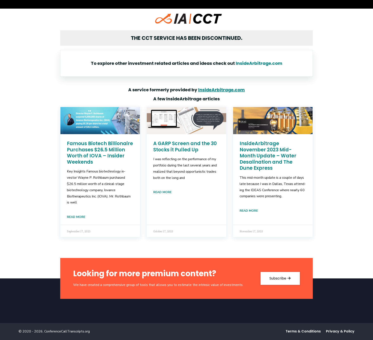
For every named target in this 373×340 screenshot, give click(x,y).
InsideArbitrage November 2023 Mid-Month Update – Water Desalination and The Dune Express (268, 155)
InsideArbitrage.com (259, 63)
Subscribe (278, 278)
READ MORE (76, 217)
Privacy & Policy (340, 331)
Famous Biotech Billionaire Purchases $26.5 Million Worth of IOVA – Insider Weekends (100, 152)
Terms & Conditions (303, 331)
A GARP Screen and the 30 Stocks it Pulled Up (185, 146)
